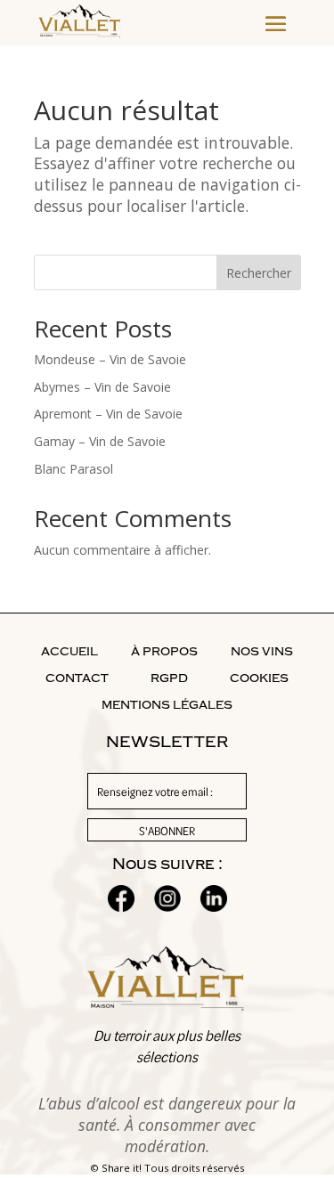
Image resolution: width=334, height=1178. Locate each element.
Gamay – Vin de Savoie (100, 441)
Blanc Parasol (73, 468)
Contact (77, 678)
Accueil (69, 652)
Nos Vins (262, 652)
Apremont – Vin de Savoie (108, 413)
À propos (164, 652)
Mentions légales (167, 705)
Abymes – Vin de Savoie (102, 386)
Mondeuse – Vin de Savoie (110, 359)
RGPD (169, 678)
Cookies (259, 678)
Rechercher (258, 272)
